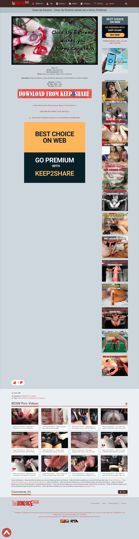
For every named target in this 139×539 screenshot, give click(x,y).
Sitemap (123, 503)
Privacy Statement (114, 503)
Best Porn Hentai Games (47, 517)
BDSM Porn (39, 4)
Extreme (62, 4)
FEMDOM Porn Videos (28, 396)
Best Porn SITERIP (79, 515)
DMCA (104, 503)
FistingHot (17, 512)
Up (22, 398)
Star (51, 4)
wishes (32, 398)
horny (36, 398)
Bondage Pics (65, 512)
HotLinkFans (43, 512)
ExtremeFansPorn (54, 512)
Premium (100, 4)
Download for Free (89, 486)
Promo (111, 4)
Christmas (41, 398)
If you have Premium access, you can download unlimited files (56, 117)
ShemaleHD (74, 512)
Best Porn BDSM (112, 512)
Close (19, 398)
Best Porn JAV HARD (66, 515)
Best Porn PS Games (93, 517)
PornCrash (102, 512)
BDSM (74, 4)
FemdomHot (34, 512)
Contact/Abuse (95, 503)
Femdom (87, 4)
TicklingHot (25, 512)
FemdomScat (84, 512)
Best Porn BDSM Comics (64, 517)
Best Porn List (93, 512)
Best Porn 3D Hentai (79, 517)
